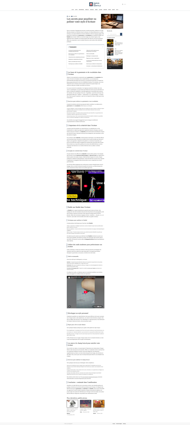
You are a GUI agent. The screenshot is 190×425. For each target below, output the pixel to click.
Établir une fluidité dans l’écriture (75, 61)
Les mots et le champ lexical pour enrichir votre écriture (94, 61)
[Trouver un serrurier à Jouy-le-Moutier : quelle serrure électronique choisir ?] (72, 403)
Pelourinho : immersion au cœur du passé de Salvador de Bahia (115, 65)
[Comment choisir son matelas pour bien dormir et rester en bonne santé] (98, 403)
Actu (115, 48)
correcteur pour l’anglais (91, 268)
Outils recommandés (90, 53)
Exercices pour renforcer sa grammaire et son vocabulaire (76, 54)
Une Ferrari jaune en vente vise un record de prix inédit (119, 43)
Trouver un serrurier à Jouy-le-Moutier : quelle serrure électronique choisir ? (72, 410)
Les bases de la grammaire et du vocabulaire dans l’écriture (75, 51)
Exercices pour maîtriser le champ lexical (94, 63)
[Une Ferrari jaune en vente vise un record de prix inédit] (110, 43)
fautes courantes (69, 82)
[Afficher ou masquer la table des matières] (89, 47)
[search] (122, 4)
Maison (68, 413)
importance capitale (98, 33)
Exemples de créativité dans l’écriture (75, 59)
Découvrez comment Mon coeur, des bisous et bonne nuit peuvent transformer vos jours (119, 52)
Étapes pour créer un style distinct (92, 58)
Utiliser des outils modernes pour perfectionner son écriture (92, 51)
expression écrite (79, 30)
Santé (94, 413)
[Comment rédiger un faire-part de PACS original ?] (85, 403)
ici (89, 85)
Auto (115, 41)
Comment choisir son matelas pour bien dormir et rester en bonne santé (98, 410)
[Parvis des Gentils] (95, 4)
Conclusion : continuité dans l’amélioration (94, 66)
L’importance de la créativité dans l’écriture (77, 57)
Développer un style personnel (92, 55)
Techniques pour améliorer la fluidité (75, 63)
